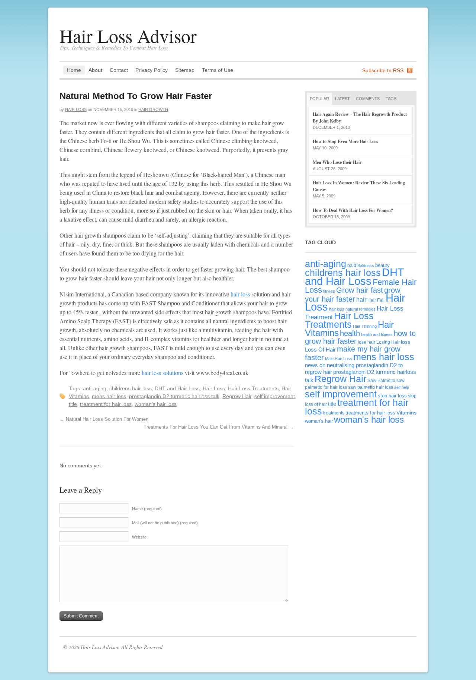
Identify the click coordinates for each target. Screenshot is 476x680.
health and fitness (377, 334)
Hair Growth (153, 109)
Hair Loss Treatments (253, 388)
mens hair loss (109, 396)
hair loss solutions (162, 372)
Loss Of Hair (320, 349)
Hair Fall (376, 300)
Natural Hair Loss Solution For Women (104, 419)
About (95, 70)
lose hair (366, 342)
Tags (391, 98)
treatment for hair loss (106, 404)
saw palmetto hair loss (370, 387)
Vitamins (406, 413)
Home (74, 70)
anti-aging (94, 388)
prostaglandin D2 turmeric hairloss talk (174, 396)
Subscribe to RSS (382, 70)
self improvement (274, 396)
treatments (333, 412)
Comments (368, 98)
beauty (382, 265)
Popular (319, 98)
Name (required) (147, 508)
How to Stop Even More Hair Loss (345, 141)
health (350, 333)
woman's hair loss (156, 404)
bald (351, 265)
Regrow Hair (236, 396)
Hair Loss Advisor (128, 35)
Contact (119, 70)
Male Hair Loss (338, 358)
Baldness (365, 265)
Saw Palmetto (381, 380)
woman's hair (319, 421)
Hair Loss (76, 109)
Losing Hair (388, 342)
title (73, 404)
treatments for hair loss (370, 413)
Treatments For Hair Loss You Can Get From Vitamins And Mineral (219, 427)
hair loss (240, 294)
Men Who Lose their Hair (337, 162)
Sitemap (184, 70)
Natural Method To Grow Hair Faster (136, 96)
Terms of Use (217, 70)
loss (405, 342)
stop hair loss (392, 395)
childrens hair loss (130, 388)
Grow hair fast (359, 290)
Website (139, 537)
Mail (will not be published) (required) (165, 523)
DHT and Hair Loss (177, 388)
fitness (329, 291)
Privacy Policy (151, 70)
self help (401, 387)
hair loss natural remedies (352, 309)
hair (361, 299)
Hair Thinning (365, 326)
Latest (342, 98)
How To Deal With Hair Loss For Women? (353, 210)
